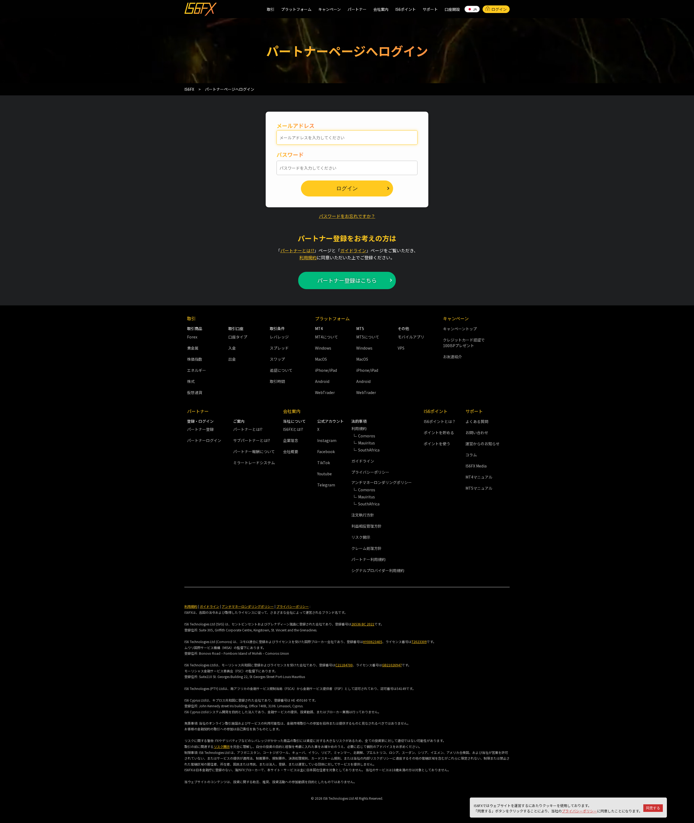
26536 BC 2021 (362, 624)
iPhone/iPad (326, 370)
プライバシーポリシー (579, 811)
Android (322, 381)
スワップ (277, 359)
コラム (471, 454)
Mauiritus (366, 443)
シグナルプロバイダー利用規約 (377, 570)
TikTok (323, 462)
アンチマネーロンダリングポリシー (248, 606)
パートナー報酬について (254, 451)
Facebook (326, 451)
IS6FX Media (476, 466)
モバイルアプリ (411, 337)
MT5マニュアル (478, 488)
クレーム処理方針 (366, 548)
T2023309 (419, 641)
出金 (232, 359)
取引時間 (277, 381)
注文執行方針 (362, 515)
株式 (191, 381)
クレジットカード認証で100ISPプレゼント (464, 342)
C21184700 (344, 665)
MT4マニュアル (478, 477)
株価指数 (194, 359)
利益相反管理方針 (366, 526)
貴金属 (192, 348)
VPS (401, 348)
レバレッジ (279, 337)
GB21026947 (392, 665)
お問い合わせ (476, 432)
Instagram (326, 440)
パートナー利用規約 (368, 559)
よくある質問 (476, 421)
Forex (192, 337)
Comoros (366, 435)
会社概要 (290, 451)
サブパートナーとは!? (251, 440)
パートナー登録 (200, 429)
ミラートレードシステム (254, 462)
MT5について (367, 337)
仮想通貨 (194, 392)
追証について (281, 370)
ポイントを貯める (439, 432)
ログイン (499, 9)
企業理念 (290, 440)
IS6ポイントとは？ (440, 421)
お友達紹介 (452, 356)
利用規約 (308, 257)
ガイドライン (353, 250)
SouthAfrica (369, 450)
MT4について (326, 337)
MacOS (321, 359)
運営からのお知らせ (482, 443)
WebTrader (325, 392)
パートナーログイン (204, 440)
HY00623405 (372, 641)
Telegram (326, 485)
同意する (653, 808)
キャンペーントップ (460, 328)
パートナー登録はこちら (347, 280)
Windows (323, 348)
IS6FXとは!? (293, 429)
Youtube (324, 473)
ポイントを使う (437, 443)
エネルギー (196, 370)
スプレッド (279, 348)
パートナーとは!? (297, 250)
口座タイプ (237, 337)
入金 (232, 348)
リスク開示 (360, 537)
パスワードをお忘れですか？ (347, 216)
